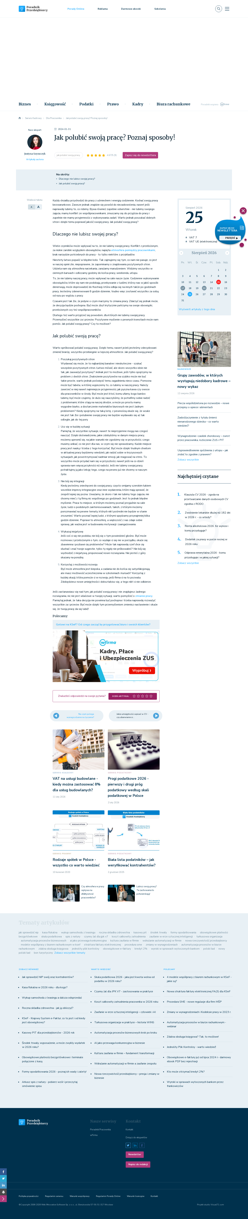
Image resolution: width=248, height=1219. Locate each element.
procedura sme (133, 945)
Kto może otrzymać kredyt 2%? (186, 1072)
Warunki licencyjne (135, 1196)
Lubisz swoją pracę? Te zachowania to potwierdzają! (146, 890)
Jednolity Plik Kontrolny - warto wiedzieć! (191, 1047)
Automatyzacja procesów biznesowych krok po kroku (125, 1033)
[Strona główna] (20, 118)
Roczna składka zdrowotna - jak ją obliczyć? (47, 1008)
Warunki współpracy (79, 1196)
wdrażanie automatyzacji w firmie (162, 940)
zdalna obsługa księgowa (53, 949)
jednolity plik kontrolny (85, 949)
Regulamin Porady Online (108, 1196)
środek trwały (158, 932)
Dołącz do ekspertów (136, 1137)
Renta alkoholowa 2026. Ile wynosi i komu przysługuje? (206, 528)
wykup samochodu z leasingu (78, 932)
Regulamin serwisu (54, 1196)
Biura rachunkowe (173, 104)
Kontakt (129, 1129)
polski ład (209, 949)
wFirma (94, 1135)
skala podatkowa (51, 936)
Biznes (25, 104)
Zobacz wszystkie (188, 460)
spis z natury (72, 936)
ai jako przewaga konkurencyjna (88, 940)
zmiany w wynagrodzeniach (162, 945)
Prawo (113, 104)
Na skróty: (63, 174)
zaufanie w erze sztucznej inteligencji (171, 936)
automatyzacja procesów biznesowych (43, 940)
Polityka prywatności (28, 1196)
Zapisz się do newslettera (140, 155)
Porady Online (75, 8)
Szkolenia (160, 8)
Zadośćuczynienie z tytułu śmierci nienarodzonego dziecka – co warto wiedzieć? (198, 422)
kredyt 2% (141, 949)
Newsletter (134, 1154)
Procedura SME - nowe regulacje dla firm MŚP (194, 1002)
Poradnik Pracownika (100, 1129)
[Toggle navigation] (227, 8)
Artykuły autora (35, 159)
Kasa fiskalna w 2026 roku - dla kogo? (44, 987)
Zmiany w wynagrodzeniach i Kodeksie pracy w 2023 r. (199, 1012)
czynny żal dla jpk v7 (96, 936)
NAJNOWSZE (184, 369)
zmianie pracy (143, 596)
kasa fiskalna (49, 932)
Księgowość (55, 104)
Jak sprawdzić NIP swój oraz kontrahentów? (48, 977)
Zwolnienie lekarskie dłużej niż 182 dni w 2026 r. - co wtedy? (207, 515)
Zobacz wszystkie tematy (69, 953)
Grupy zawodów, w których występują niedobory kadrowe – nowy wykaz (203, 381)
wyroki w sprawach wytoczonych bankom (175, 949)
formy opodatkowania (183, 932)
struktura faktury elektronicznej (102, 945)
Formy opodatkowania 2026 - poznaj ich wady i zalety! (54, 1072)
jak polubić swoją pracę (68, 155)
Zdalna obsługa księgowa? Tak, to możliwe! (193, 1037)
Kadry (137, 104)
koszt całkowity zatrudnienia (129, 936)
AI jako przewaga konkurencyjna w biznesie (119, 1043)
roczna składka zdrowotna (114, 932)
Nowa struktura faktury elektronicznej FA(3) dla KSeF (198, 991)
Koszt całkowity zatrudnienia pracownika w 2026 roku (126, 1002)
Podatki (86, 104)
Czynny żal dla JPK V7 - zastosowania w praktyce (123, 991)
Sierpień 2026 (204, 253)
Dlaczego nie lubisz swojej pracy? (77, 178)
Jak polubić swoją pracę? (72, 183)
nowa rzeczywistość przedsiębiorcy (206, 940)
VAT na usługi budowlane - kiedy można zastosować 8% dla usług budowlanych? (76, 784)
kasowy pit (140, 932)
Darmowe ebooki (131, 8)
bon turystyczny (43, 953)
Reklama (103, 8)
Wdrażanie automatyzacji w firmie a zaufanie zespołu (125, 1063)
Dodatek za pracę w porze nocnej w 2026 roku (206, 542)
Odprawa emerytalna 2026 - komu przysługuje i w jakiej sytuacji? (205, 555)
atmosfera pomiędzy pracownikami (133, 250)
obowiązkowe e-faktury (117, 949)
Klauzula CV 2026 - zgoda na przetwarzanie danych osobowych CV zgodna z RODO (206, 499)
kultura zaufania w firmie (124, 940)
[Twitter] (3, 1178)
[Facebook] (3, 1171)
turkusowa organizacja (209, 936)
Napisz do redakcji (138, 1164)
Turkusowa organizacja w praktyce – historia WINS (124, 1022)
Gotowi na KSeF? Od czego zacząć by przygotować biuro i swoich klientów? (103, 624)
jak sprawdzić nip (28, 932)
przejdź (230, 238)
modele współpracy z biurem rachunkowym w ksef (50, 945)
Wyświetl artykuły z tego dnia (197, 309)
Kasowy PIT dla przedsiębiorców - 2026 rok (48, 1033)
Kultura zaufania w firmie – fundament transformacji (124, 1053)
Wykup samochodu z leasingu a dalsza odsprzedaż (52, 998)
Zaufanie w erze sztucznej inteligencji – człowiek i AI (125, 1012)
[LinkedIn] (3, 1185)
